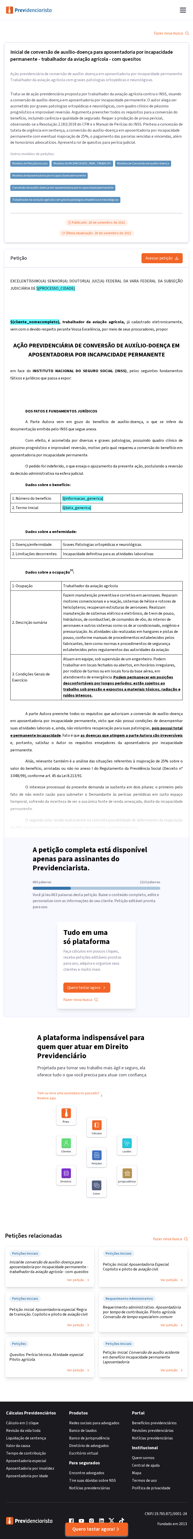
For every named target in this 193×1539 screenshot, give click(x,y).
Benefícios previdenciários (154, 1423)
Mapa (136, 1473)
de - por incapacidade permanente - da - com (48, 1267)
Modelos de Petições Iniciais (29, 164)
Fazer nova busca (168, 33)
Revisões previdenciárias (153, 1430)
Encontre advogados (86, 1473)
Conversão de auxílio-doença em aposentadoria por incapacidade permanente (62, 188)
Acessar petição (159, 258)
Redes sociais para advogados (94, 1423)
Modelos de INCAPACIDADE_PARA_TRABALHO (82, 164)
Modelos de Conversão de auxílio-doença (143, 164)
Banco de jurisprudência (89, 1438)
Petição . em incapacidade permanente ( (141, 1357)
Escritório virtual (83, 1453)
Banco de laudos (83, 1430)
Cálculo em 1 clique (22, 1423)
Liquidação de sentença (26, 1438)
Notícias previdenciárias (89, 1488)
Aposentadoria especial (26, 1461)
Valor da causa (18, 1445)
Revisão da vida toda (23, 1430)
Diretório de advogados (89, 1445)
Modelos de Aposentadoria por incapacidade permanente (49, 176)
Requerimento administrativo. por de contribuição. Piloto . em (142, 1312)
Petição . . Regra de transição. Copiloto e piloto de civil (48, 1312)
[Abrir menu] (183, 10)
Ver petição (75, 1280)
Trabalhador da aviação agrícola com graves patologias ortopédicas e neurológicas (65, 200)
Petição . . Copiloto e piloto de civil (136, 1267)
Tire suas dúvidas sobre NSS (92, 1480)
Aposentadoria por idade (27, 1476)
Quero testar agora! (93, 1529)
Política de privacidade (151, 1488)
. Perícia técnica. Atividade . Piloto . (46, 1357)
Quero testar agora (83, 987)
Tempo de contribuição (26, 1453)
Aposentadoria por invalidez (30, 1468)
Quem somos (143, 1458)
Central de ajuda (146, 1465)
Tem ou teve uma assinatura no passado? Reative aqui (68, 1096)
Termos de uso (144, 1480)
